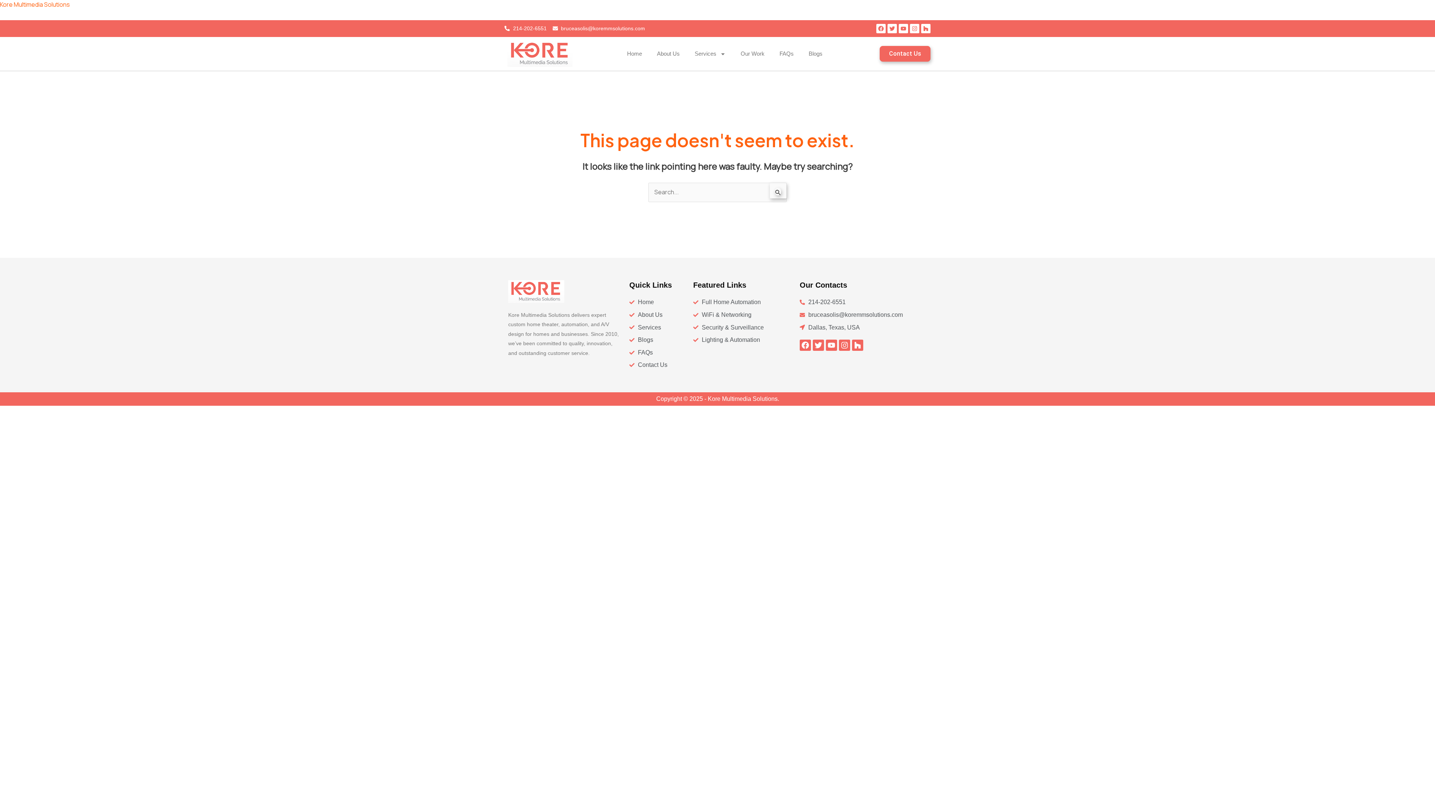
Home (634, 53)
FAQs (787, 53)
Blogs (816, 53)
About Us (668, 53)
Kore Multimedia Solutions (35, 4)
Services (705, 53)
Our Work (753, 53)
